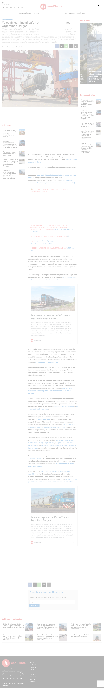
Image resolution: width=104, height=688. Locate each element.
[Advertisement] (52, 23)
